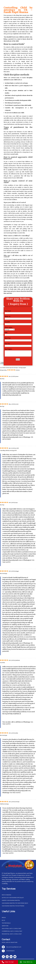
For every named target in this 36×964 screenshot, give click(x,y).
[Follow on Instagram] (7, 956)
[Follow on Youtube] (14, 956)
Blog (3, 920)
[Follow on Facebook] (3, 956)
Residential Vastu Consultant (12, 934)
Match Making (6, 895)
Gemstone (5, 925)
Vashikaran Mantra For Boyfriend (13, 906)
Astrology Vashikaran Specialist (13, 897)
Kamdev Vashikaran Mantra (11, 900)
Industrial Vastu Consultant (11, 928)
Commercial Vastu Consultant (12, 931)
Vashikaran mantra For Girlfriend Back (15, 903)
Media (4, 917)
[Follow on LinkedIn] (11, 956)
